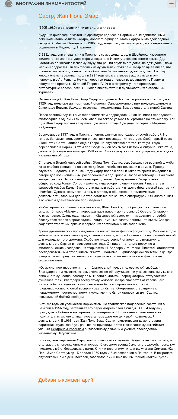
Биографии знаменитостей (51, 3)
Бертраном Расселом (67, 329)
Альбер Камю (64, 187)
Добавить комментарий (65, 380)
